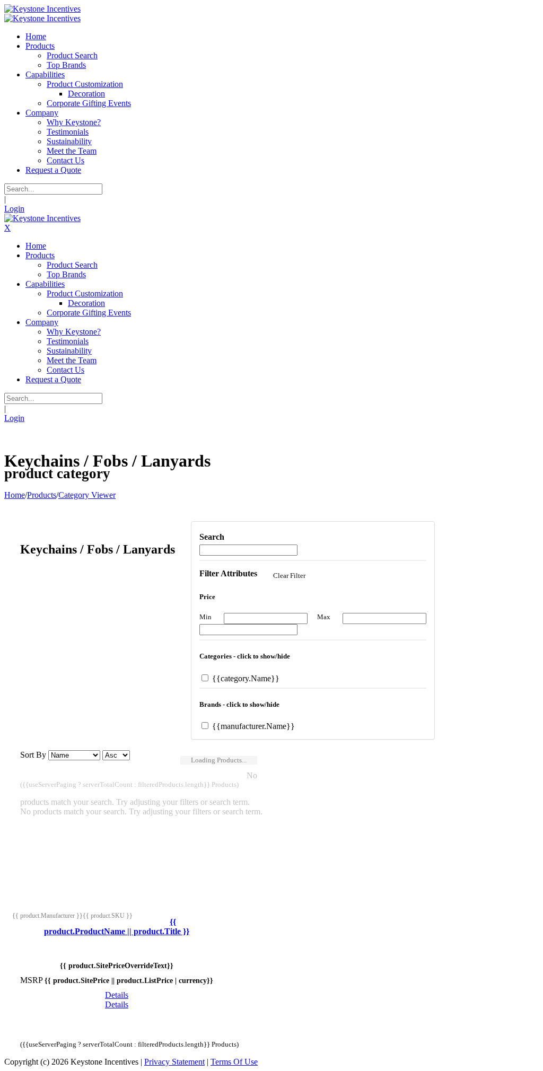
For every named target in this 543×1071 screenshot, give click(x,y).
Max (323, 617)
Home (14, 494)
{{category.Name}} (244, 678)
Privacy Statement (174, 1061)
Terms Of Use (234, 1061)
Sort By (33, 754)
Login (14, 208)
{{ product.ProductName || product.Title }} (116, 926)
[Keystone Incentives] (42, 8)
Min (205, 617)
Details (116, 994)
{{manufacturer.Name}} (252, 726)
